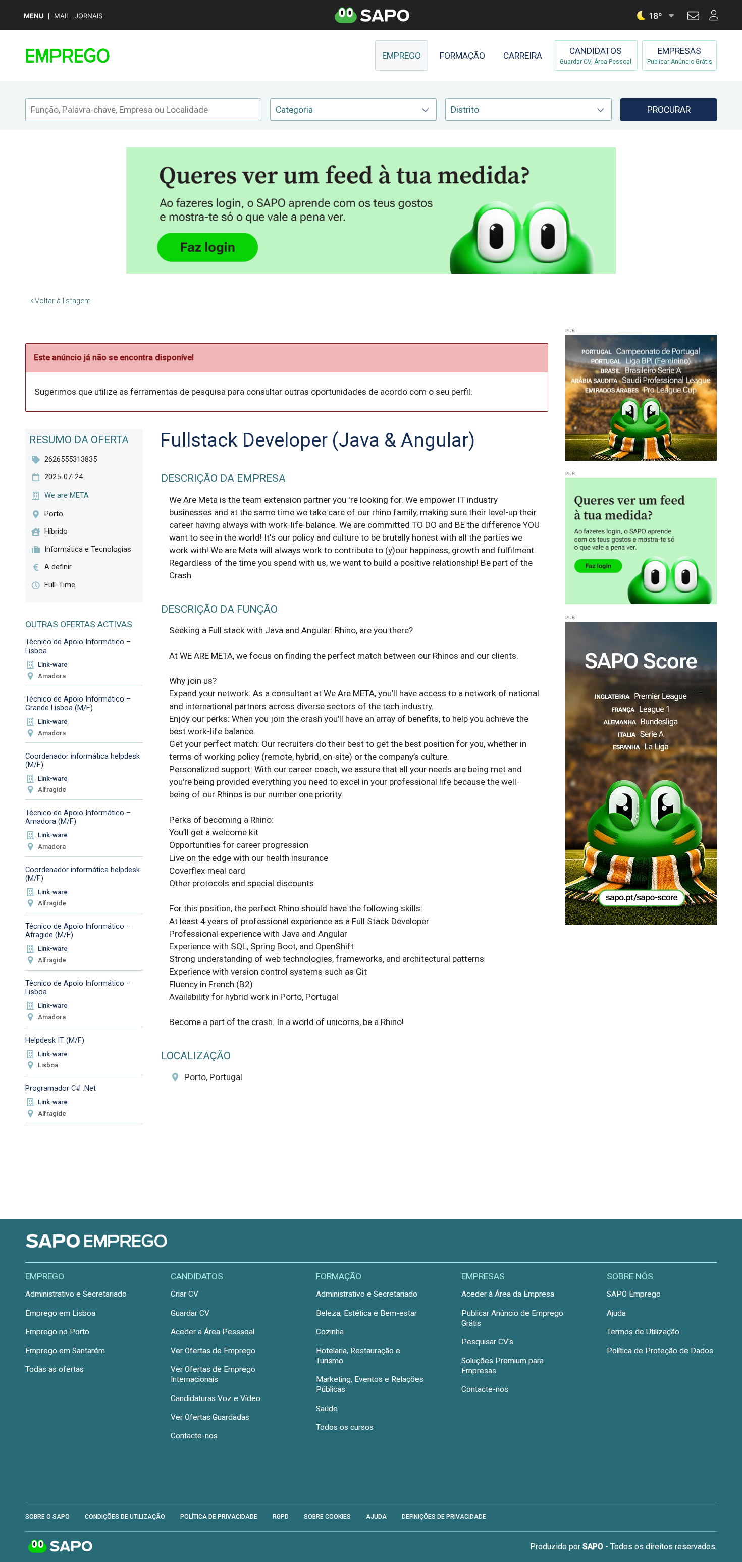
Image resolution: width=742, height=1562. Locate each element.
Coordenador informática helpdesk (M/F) (82, 760)
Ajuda (616, 1313)
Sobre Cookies (327, 1516)
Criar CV (184, 1294)
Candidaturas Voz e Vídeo (215, 1398)
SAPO (60, 1547)
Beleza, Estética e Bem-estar (366, 1313)
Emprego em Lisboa (60, 1313)
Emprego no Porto (57, 1331)
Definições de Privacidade (444, 1516)
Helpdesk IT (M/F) (54, 1040)
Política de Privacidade (218, 1516)
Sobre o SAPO (47, 1516)
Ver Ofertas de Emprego (213, 1350)
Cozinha (330, 1331)
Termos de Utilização (643, 1331)
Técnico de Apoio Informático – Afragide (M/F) (78, 930)
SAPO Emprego (634, 1294)
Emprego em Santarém (65, 1350)
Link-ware (53, 664)
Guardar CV (190, 1313)
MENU (33, 16)
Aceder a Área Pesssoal (212, 1331)
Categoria (294, 109)
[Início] (97, 55)
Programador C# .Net (60, 1088)
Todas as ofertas (54, 1369)
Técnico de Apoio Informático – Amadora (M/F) (78, 817)
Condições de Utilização (125, 1516)
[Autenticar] (693, 17)
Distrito (465, 109)
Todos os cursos (345, 1427)
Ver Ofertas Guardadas (210, 1417)
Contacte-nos (194, 1435)
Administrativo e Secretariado (76, 1294)
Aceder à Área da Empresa (507, 1294)
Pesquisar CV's (487, 1341)
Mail (62, 16)
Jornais (88, 16)
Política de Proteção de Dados (660, 1350)
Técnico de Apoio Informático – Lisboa (78, 646)
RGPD (281, 1516)
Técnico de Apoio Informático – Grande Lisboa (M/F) (78, 703)
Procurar (669, 109)
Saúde (327, 1408)
